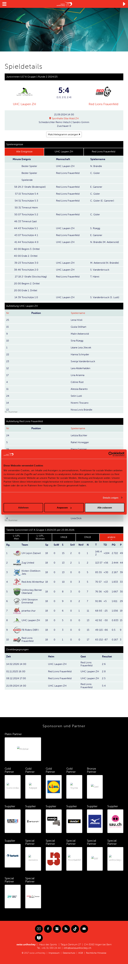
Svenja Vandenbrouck (83, 361)
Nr (7, 313)
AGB (80, 953)
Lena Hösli (76, 320)
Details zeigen (110, 497)
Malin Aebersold (80, 333)
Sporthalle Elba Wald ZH (65, 118)
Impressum (54, 953)
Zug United (28, 562)
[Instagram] (57, 929)
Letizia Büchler (79, 435)
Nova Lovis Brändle (81, 409)
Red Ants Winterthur (33, 581)
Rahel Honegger (80, 442)
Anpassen (62, 507)
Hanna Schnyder (80, 354)
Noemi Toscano (80, 402)
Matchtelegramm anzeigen (63, 134)
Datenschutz (69, 953)
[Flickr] (84, 929)
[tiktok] (75, 929)
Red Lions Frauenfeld (103, 104)
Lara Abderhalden (80, 368)
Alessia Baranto (79, 389)
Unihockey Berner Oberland (32, 591)
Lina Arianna (77, 375)
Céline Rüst (77, 382)
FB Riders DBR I (30, 629)
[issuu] (39, 938)
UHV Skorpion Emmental (30, 601)
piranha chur (29, 610)
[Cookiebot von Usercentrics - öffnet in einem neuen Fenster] (110, 454)
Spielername (78, 313)
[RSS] (66, 929)
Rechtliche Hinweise (96, 953)
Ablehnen (23, 507)
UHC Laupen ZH (24, 104)
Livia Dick (76, 518)
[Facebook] (48, 929)
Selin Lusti (76, 396)
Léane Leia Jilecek (81, 347)
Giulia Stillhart (78, 326)
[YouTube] (39, 929)
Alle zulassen (104, 507)
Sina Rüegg (77, 340)
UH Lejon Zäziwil (31, 553)
